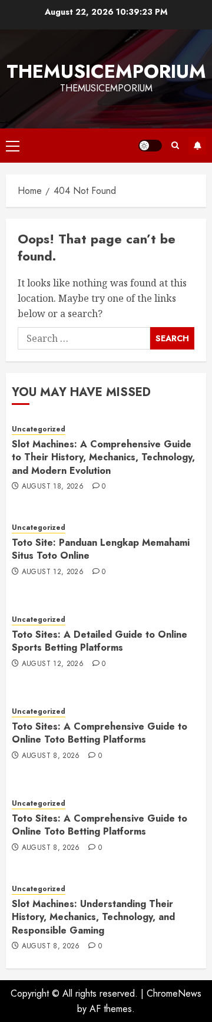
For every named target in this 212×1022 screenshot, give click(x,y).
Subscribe (197, 145)
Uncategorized (38, 429)
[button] (12, 145)
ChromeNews (174, 993)
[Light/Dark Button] (150, 145)
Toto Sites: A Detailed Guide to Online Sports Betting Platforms (99, 641)
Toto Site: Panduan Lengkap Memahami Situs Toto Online (101, 549)
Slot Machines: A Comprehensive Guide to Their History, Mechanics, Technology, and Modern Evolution (103, 457)
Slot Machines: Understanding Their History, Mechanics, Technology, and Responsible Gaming (93, 917)
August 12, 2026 (53, 572)
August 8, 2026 (51, 756)
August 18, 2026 (53, 487)
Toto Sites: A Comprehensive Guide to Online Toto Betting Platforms (99, 733)
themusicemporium (106, 71)
